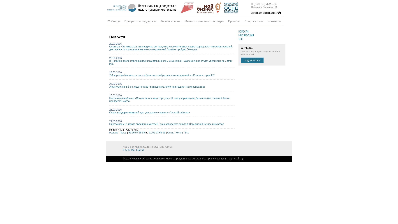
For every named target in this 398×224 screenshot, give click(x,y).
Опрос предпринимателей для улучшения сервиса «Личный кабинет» (149, 112)
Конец (179, 132)
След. (170, 132)
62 (153, 132)
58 (140, 132)
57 (136, 132)
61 (150, 132)
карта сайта (235, 158)
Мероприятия (246, 35)
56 (133, 132)
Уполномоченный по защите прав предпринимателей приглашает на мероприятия (157, 86)
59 (143, 132)
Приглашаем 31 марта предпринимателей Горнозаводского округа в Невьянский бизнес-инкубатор (166, 124)
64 (160, 132)
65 (164, 132)
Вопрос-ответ (254, 21)
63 (157, 132)
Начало (113, 132)
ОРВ (240, 39)
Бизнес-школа (170, 21)
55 (129, 132)
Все (187, 132)
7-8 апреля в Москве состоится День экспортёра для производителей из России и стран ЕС (162, 75)
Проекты (234, 21)
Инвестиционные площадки (204, 21)
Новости (243, 31)
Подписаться (252, 60)
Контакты (274, 21)
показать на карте (161, 146)
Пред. (123, 132)
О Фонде (114, 21)
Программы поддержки (140, 21)
